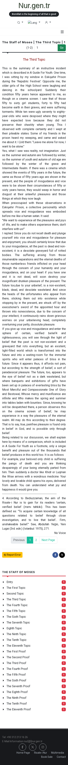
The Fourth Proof (17, 669)
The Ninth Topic (16, 634)
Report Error (13, 554)
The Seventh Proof (18, 686)
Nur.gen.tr (34, 5)
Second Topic (15, 593)
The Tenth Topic (16, 640)
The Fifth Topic (16, 611)
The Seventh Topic (18, 622)
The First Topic (16, 587)
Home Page (23, 752)
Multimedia (57, 752)
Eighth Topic (14, 628)
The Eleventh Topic (18, 645)
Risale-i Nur (40, 752)
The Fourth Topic (17, 605)
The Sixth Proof (16, 680)
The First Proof (16, 651)
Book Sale (47, 756)
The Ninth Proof (16, 698)
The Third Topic (16, 599)
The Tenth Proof (17, 703)
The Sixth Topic (16, 616)
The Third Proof (16, 663)
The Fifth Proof (16, 674)
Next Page (48, 540)
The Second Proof (18, 657)
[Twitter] (62, 555)
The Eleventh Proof (19, 709)
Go (61, 47)
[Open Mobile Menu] (62, 31)
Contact (61, 756)
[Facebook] (55, 555)
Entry (10, 582)
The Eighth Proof (17, 692)
